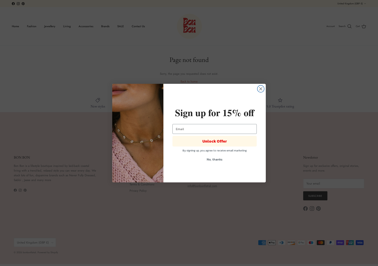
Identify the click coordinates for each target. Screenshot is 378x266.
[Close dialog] (260, 88)
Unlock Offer (214, 141)
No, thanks (214, 159)
